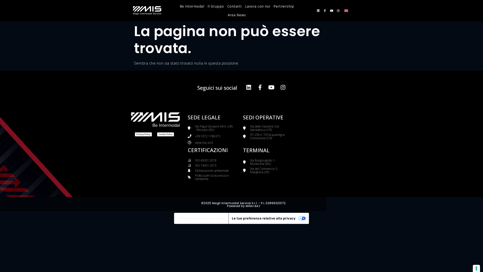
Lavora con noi (257, 6)
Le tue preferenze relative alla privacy (264, 218)
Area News (237, 15)
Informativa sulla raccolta (201, 218)
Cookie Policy (165, 134)
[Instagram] (338, 10)
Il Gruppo (216, 6)
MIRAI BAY (253, 206)
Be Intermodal (192, 6)
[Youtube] (331, 10)
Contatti (234, 6)
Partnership (284, 6)
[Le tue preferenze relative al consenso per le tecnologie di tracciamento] (476, 268)
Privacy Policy (143, 134)
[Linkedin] (318, 10)
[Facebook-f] (324, 10)
